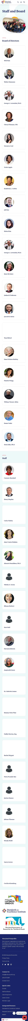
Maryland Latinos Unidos (8, 1011)
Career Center (6, 997)
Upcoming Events (7, 994)
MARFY (4, 1014)
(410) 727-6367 (6, 977)
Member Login (6, 1000)
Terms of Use (5, 961)
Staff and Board (6, 991)
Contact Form (6, 980)
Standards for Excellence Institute (11, 1008)
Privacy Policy (5, 958)
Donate (4, 988)
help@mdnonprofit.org (8, 974)
